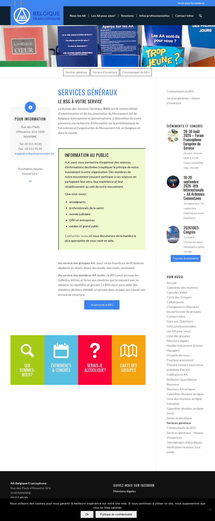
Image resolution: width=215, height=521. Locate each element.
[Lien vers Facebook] (18, 3)
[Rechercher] (200, 15)
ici (30, 181)
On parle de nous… (179, 355)
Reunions (173, 384)
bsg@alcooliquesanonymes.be (34, 153)
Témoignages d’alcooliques (184, 442)
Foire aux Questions (180, 321)
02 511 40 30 (19, 497)
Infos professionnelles (181, 326)
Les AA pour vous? (179, 331)
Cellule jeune (175, 302)
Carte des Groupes (179, 297)
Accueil (171, 282)
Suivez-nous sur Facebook (134, 485)
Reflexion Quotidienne (182, 379)
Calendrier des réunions (182, 287)
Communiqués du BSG (180, 91)
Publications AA (177, 374)
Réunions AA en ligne (181, 389)
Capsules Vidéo (177, 292)
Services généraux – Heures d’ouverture (183, 101)
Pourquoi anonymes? (180, 360)
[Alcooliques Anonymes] (36, 15)
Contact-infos (176, 316)
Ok (87, 514)
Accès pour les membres (191, 3)
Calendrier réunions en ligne (185, 394)
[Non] (210, 510)
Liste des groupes (178, 336)
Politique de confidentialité (116, 514)
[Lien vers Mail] (24, 3)
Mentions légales (178, 341)
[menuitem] (77, 15)
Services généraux (179, 423)
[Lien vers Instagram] (12, 3)
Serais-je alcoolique (179, 418)
